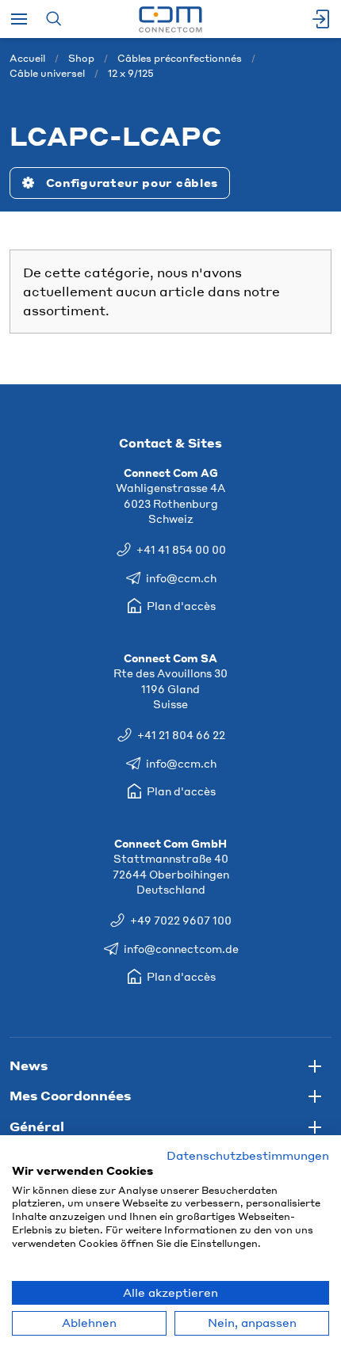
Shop (81, 58)
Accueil (27, 58)
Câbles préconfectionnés (179, 58)
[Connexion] (322, 19)
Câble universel (47, 73)
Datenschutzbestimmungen (248, 1155)
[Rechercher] (53, 19)
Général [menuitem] (37, 1126)
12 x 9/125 (131, 73)
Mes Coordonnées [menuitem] (70, 1095)
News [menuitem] (29, 1065)
